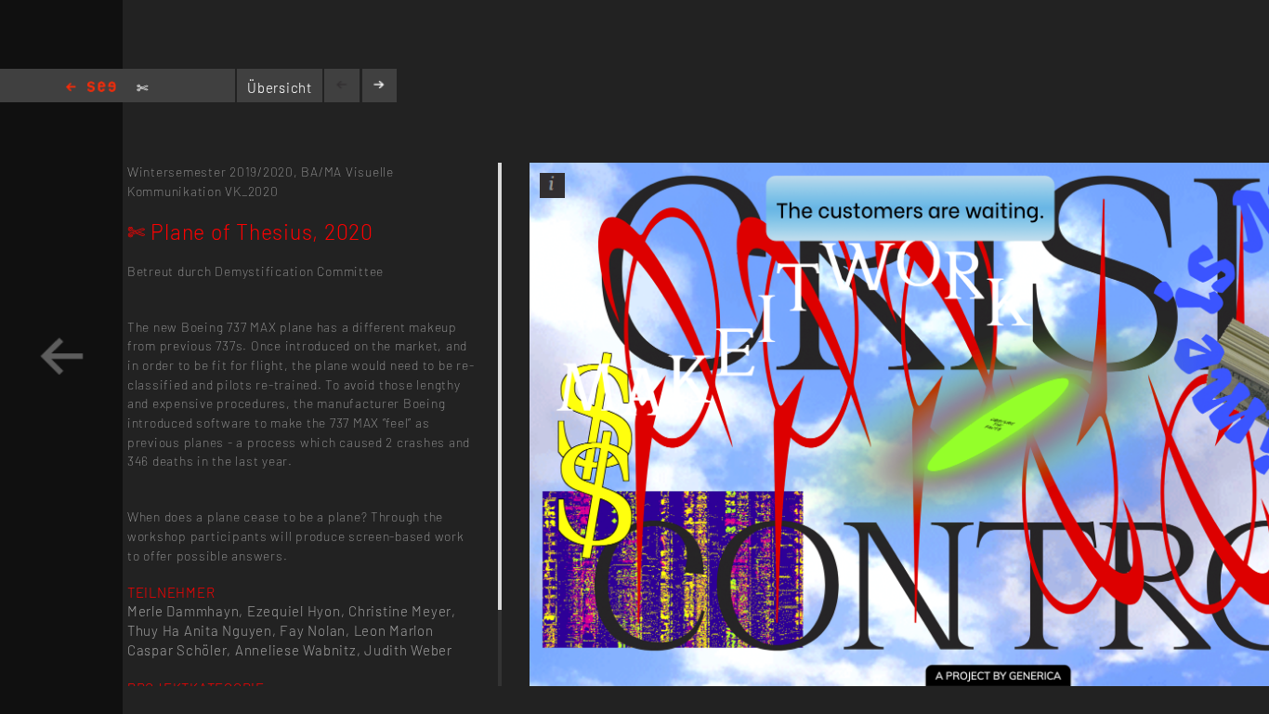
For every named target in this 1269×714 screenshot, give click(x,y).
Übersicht (279, 87)
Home (91, 87)
